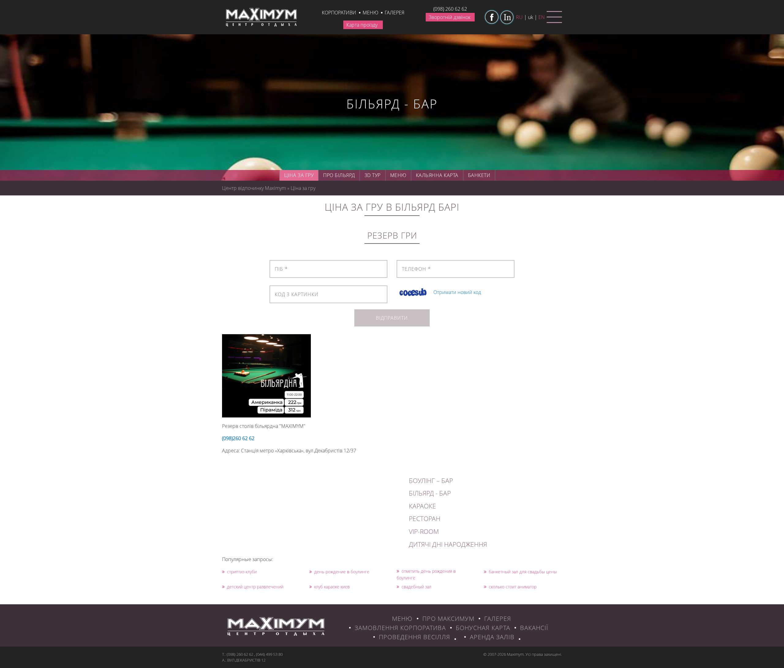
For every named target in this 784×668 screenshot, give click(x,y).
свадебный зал (416, 587)
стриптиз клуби (242, 572)
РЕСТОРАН (424, 518)
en (541, 17)
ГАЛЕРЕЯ (497, 618)
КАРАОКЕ (422, 506)
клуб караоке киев (332, 587)
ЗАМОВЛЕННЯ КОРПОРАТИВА (400, 628)
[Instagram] (506, 17)
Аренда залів (492, 637)
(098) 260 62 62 (450, 9)
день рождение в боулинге (341, 572)
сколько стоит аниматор (513, 587)
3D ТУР (372, 175)
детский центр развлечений (255, 587)
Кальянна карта (437, 175)
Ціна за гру (299, 175)
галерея (394, 12)
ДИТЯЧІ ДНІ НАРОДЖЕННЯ (448, 544)
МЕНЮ (402, 618)
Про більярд (339, 175)
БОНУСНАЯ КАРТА (483, 628)
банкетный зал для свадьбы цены (523, 572)
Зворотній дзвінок (449, 17)
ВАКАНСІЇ (534, 628)
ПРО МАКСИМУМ (448, 618)
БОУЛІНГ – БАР (431, 480)
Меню (370, 12)
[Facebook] (491, 17)
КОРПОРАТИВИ (339, 12)
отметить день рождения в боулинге (426, 574)
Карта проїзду (362, 24)
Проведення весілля (414, 637)
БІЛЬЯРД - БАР (430, 493)
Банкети (479, 175)
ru (519, 17)
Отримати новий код (457, 292)
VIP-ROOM (424, 531)
